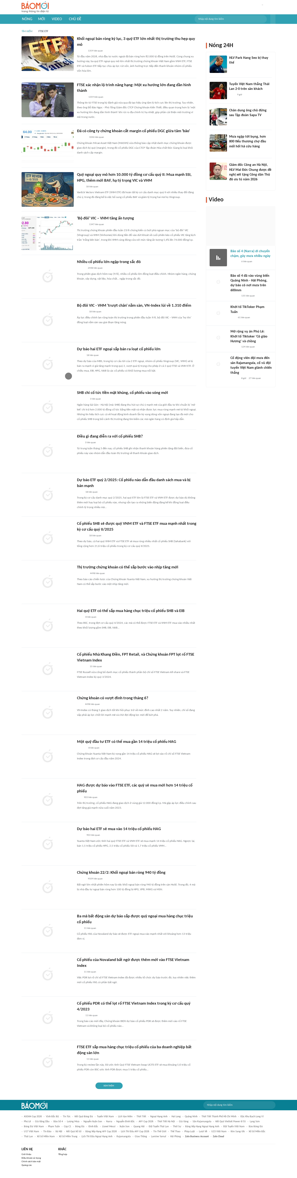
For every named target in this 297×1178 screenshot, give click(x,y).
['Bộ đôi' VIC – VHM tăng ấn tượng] (48, 233)
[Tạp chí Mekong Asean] (79, 797)
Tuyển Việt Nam (105, 1116)
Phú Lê (27, 1121)
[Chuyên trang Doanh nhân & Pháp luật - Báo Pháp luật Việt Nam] (81, 51)
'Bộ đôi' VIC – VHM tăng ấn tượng (105, 218)
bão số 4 (58, 1121)
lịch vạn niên (125, 1116)
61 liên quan (244, 317)
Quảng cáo (27, 1165)
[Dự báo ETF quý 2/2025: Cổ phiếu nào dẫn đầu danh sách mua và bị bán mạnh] (48, 494)
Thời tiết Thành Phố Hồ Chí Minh (219, 1116)
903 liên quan (90, 797)
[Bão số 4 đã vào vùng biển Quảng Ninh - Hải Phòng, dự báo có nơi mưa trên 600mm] (218, 282)
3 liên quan (95, 399)
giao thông (141, 1136)
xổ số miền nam (46, 1136)
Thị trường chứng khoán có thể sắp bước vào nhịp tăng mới (127, 567)
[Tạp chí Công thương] (82, 666)
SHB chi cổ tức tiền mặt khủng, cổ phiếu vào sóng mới (122, 393)
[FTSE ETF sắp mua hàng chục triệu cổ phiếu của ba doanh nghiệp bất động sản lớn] (48, 1062)
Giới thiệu (26, 1154)
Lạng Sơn (255, 1121)
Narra (109, 1121)
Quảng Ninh (191, 1116)
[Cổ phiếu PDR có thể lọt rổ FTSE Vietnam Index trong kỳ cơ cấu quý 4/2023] (48, 1018)
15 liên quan (96, 666)
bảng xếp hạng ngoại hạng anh (202, 1126)
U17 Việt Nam (31, 1131)
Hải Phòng (175, 1136)
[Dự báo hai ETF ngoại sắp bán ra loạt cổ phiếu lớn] (48, 364)
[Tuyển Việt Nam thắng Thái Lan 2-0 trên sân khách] (218, 90)
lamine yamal (158, 1136)
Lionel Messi (108, 1126)
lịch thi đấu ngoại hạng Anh (97, 1136)
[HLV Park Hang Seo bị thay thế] (218, 64)
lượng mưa (73, 1121)
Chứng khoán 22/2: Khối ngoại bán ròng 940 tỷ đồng (121, 873)
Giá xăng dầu (42, 1121)
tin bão (47, 1131)
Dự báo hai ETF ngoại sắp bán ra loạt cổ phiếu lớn (118, 349)
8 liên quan (90, 617)
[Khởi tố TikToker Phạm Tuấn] (218, 313)
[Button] (272, 19)
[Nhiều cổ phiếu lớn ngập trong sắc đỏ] (48, 276)
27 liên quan (255, 378)
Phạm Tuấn (54, 1126)
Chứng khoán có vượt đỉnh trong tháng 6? (112, 698)
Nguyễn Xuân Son (92, 1121)
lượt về (203, 1131)
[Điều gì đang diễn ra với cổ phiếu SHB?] (48, 451)
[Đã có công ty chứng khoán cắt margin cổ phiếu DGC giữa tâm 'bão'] (48, 145)
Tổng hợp (62, 1154)
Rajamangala (124, 1136)
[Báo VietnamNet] (233, 152)
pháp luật (189, 1131)
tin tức (66, 1116)
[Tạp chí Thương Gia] (80, 492)
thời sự (177, 1126)
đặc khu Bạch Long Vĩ (252, 1116)
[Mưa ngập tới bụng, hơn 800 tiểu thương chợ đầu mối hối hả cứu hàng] (218, 143)
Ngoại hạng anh (158, 1116)
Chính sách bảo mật (31, 1161)
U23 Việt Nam (219, 1131)
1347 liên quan (96, 224)
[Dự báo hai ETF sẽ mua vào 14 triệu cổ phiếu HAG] (48, 843)
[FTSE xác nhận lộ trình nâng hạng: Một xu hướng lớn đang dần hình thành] (48, 99)
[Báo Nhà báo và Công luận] (82, 574)
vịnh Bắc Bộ (52, 1116)
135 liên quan (248, 296)
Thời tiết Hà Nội (166, 1121)
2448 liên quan (95, 268)
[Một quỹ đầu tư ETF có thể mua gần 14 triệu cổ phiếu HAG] (48, 756)
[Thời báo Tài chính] (81, 97)
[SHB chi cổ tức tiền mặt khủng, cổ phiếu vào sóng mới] (48, 407)
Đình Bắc (93, 1126)
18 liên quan (92, 187)
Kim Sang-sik (238, 1131)
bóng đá (79, 1126)
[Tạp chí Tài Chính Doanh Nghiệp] (81, 748)
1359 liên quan (95, 51)
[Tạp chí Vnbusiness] (82, 137)
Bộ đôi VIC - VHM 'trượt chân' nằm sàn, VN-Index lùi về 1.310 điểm (134, 306)
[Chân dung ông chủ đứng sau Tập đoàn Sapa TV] (218, 116)
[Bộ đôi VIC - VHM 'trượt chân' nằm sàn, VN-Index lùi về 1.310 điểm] (48, 320)
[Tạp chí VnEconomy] (80, 355)
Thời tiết (141, 1116)
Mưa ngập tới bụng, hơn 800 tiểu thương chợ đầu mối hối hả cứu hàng (247, 141)
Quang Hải (139, 1126)
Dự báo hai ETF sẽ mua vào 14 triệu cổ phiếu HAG (119, 829)
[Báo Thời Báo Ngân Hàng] (82, 399)
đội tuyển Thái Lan (159, 1126)
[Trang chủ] (35, 7)
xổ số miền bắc (257, 1131)
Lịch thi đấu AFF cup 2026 (135, 1131)
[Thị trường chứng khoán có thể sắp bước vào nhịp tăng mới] (48, 582)
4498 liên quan (97, 573)
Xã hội (58, 1131)
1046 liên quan (96, 137)
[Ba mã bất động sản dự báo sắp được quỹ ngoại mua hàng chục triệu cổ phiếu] (48, 931)
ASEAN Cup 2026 (33, 1116)
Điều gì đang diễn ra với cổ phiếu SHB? (110, 436)
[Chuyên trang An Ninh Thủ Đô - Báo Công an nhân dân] (232, 317)
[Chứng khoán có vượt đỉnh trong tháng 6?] (48, 713)
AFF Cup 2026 (146, 1121)
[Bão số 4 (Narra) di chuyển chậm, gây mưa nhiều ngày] (218, 257)
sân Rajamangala (202, 1121)
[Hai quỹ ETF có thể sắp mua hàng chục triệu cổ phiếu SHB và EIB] (48, 625)
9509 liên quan (95, 879)
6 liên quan (246, 261)
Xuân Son (124, 1126)
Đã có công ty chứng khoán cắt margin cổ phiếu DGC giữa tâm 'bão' (133, 131)
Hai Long (176, 1116)
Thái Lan (28, 1136)
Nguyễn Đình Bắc (125, 1121)
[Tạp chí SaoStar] (233, 68)
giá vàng (184, 1121)
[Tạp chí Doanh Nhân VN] (80, 187)
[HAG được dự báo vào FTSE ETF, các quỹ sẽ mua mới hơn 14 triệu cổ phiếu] (48, 800)
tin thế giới (159, 1131)
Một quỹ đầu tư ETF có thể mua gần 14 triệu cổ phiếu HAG (126, 742)
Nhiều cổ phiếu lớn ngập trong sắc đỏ (109, 262)
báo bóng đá (256, 1126)
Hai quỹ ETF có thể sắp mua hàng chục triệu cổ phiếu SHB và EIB (131, 611)
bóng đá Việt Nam (34, 1126)
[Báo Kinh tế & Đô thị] (81, 879)
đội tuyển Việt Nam (234, 1126)
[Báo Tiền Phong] (81, 268)
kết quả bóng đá (84, 1116)
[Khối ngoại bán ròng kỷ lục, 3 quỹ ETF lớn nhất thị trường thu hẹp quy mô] (48, 53)
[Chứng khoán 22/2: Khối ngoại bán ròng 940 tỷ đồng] (48, 887)
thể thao (175, 1131)
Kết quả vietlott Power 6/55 (230, 1121)
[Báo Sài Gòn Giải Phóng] (234, 261)
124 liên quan (248, 347)
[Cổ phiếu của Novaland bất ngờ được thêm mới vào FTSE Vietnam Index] (48, 974)
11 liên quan (90, 928)
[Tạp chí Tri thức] (79, 443)
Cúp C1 (67, 1126)
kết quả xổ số (73, 1131)
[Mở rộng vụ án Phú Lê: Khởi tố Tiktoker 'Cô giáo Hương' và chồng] (218, 338)
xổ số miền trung (68, 1136)
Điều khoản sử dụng (31, 1158)
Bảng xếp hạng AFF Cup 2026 (101, 1131)
